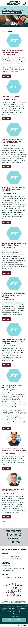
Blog (3, 577)
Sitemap (19, 577)
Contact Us (5, 559)
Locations (13, 559)
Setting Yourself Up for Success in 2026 (12, 386)
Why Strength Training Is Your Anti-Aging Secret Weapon (13, 295)
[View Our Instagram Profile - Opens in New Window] (20, 534)
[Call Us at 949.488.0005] (24, 3)
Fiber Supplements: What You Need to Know (13, 51)
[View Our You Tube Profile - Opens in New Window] (16, 534)
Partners (9, 577)
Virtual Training (19, 568)
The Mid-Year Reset (10, 97)
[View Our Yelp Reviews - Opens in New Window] (9, 542)
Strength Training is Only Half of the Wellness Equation (13, 189)
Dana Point (6, 8)
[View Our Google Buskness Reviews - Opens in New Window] (13, 542)
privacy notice (15, 608)
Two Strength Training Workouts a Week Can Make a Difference (12, 141)
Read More (6, 76)
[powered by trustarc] (24, 625)
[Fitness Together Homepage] (14, 3)
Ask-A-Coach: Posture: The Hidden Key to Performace (14, 450)
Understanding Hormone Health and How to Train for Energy (13, 341)
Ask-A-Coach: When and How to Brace (13, 490)
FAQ (14, 577)
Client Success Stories (8, 570)
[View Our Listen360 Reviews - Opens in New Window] (18, 542)
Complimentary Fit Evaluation (11, 13)
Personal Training (7, 565)
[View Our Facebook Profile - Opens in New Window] (7, 534)
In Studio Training (7, 568)
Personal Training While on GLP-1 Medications (14, 244)
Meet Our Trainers (13, 556)
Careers (19, 559)
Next (10, 31)
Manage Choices (14, 616)
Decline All (14, 614)
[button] (3, 3)
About (4, 556)
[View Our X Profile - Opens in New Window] (11, 534)
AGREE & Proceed (14, 620)
